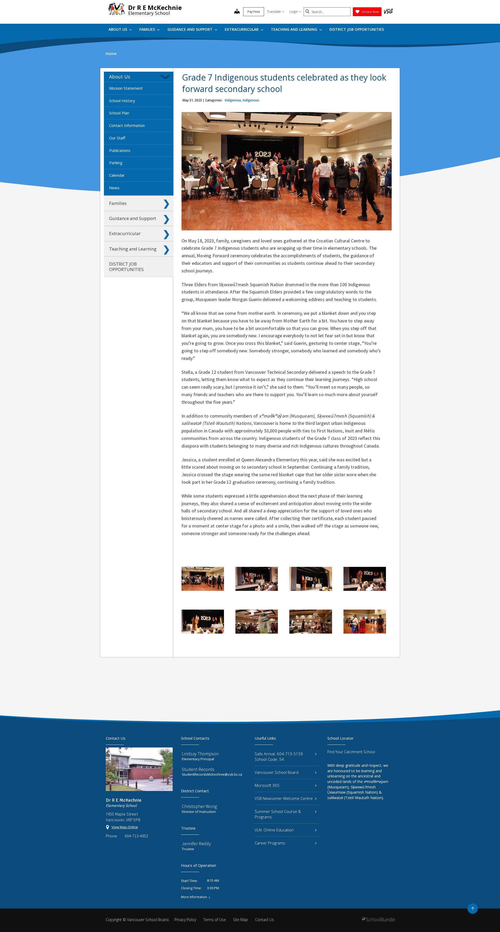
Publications (119, 150)
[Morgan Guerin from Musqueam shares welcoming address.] (310, 579)
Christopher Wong (199, 806)
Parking (115, 162)
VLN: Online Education (274, 829)
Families (147, 29)
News (114, 187)
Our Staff (117, 137)
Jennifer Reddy (196, 844)
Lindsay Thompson (200, 754)
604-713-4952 (136, 835)
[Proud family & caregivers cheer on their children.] (310, 622)
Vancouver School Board (276, 772)
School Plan (119, 112)
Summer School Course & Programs (278, 814)
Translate (274, 11)
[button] (166, 76)
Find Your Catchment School (351, 751)
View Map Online (124, 827)
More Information (194, 897)
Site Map (240, 919)
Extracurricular (242, 29)
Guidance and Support (190, 29)
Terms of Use (214, 919)
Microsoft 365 (267, 785)
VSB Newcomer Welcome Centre (284, 798)
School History (122, 100)
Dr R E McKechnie (155, 7)
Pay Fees (253, 11)
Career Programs (270, 842)
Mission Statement (126, 88)
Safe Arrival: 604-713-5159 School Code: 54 (279, 756)
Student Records (198, 769)
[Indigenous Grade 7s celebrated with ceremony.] (203, 579)
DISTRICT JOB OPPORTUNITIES (356, 29)
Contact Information (127, 125)
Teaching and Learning (294, 29)
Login (294, 11)
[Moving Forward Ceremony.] (256, 622)
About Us (118, 29)
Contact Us (264, 919)
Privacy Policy (185, 919)
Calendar (117, 175)
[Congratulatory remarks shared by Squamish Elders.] (256, 579)
